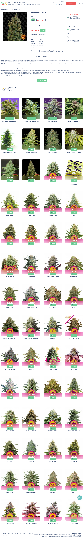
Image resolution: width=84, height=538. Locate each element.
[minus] (32, 26)
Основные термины (6, 533)
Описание (37, 56)
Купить (43, 30)
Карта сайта (31, 533)
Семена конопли (4, 9)
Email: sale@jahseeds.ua (76, 533)
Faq (12, 2)
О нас (9, 2)
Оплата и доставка (30, 4)
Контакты (19, 2)
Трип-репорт (45, 56)
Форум (24, 533)
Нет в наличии (10, 118)
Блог (15, 2)
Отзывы (23, 2)
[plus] (39, 26)
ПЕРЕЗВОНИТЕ (71, 3)
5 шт (38, 20)
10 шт (43, 20)
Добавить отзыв (43, 80)
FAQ (27, 533)
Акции (38, 4)
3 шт (33, 20)
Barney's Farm (42, 34)
